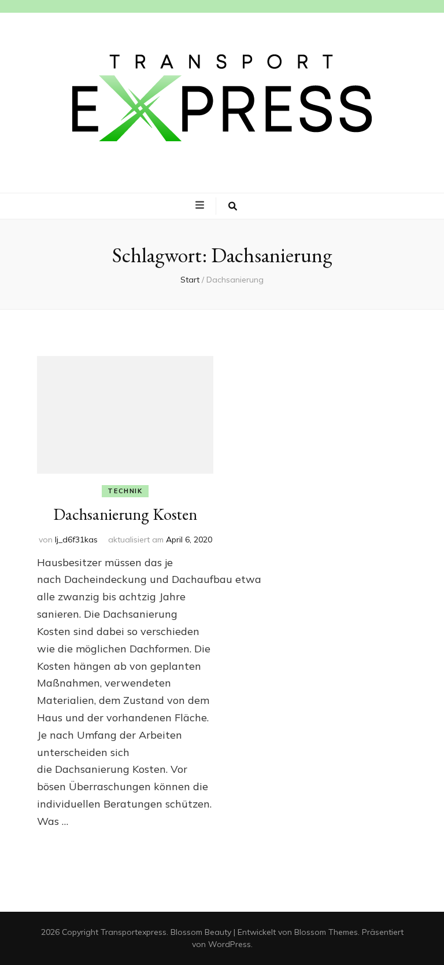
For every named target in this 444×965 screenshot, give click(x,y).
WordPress (229, 944)
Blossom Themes (326, 932)
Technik (125, 491)
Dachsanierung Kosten (125, 514)
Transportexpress (133, 932)
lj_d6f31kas (76, 539)
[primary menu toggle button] (201, 205)
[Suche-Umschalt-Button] (232, 206)
